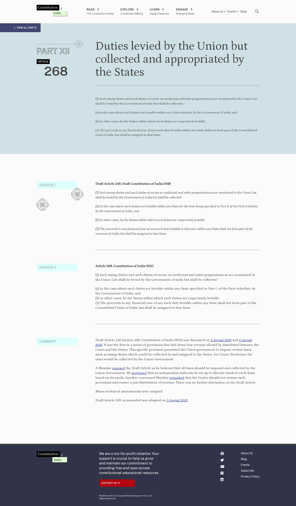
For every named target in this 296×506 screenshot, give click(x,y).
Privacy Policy (250, 476)
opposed (118, 368)
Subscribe (247, 470)
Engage (182, 9)
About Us (217, 11)
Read (91, 9)
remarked (176, 378)
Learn (155, 9)
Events (231, 11)
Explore (127, 9)
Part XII (53, 51)
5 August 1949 (177, 400)
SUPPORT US (109, 483)
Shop (243, 11)
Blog (244, 459)
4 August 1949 (221, 340)
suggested (139, 373)
